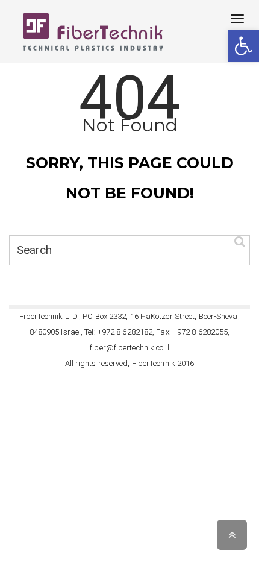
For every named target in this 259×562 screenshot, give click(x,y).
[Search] (239, 241)
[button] (243, 46)
